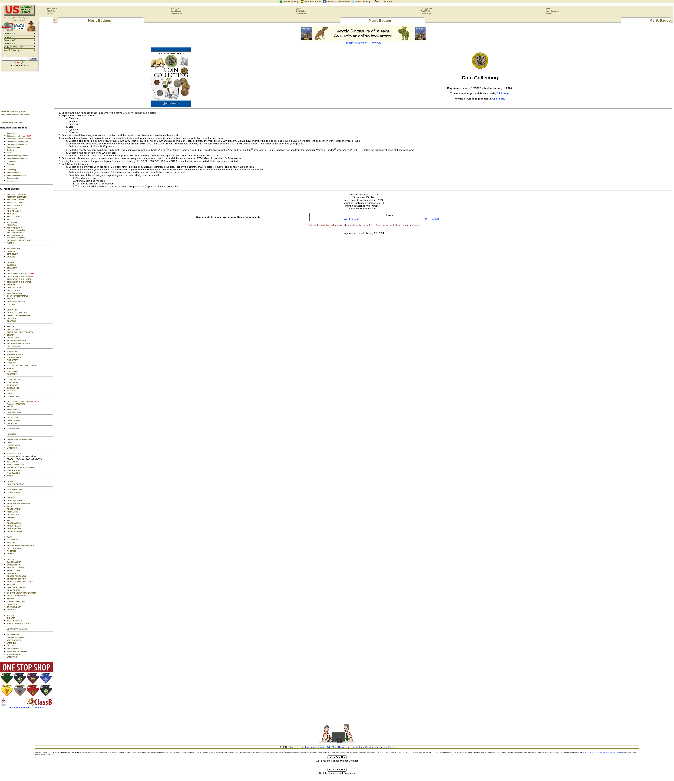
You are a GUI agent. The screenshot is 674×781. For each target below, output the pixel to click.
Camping (11, 133)
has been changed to (16, 637)
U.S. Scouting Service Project (310, 747)
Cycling (10, 153)
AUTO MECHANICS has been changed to (16, 236)
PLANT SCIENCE (14, 515)
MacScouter (300, 12)
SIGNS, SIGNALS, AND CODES (20, 582)
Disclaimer (343, 747)
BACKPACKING (13, 248)
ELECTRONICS (13, 329)
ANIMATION (12, 208)
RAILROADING (13, 540)
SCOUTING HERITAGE (16, 568)
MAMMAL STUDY (14, 453)
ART (9, 219)
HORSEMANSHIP (14, 412)
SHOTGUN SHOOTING (16, 579)
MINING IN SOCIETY (15, 465)
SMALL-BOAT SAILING (16, 587)
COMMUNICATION (14, 293)
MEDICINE (11, 456)
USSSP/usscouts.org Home (14, 112)
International (176, 12)
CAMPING (11, 262)
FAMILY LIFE (12, 352)
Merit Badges (426, 12)
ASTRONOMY (12, 222)
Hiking (9, 167)
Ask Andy (175, 8)
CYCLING (11, 304)
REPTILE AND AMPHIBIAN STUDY (21, 545)
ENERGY (11, 335)
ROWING (10, 554)
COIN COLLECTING (15, 288)
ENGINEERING (13, 338)
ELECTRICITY (13, 326)
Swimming (11, 181)
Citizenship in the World (17, 144)
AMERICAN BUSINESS (16, 194)
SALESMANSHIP (14, 562)
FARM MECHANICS (15, 354)
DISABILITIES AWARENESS (18, 315)
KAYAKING (11, 434)
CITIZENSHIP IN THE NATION (19, 279)
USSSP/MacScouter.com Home (15, 114)
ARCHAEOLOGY (14, 211)
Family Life (11, 161)
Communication (13, 147)
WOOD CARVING (14, 654)
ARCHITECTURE (14, 217)
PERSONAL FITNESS (16, 501)
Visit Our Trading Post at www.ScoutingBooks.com (601, 752)
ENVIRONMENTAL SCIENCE (19, 343)
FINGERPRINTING (14, 357)
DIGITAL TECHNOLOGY (17, 313)
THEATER (11, 618)
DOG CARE (11, 318)
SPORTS (10, 599)
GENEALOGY (12, 385)
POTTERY (11, 520)
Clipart (174, 10)
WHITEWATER (13, 649)
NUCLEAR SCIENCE (15, 233)
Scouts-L (50, 13)
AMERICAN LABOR (15, 203)
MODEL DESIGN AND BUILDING (20, 467)
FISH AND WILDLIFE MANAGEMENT (22, 366)
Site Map (331, 747)
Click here (503, 93)
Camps (548, 8)
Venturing (550, 13)
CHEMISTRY (12, 268)
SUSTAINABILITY (14, 607)
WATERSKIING (13, 635)
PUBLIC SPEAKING (15, 529)
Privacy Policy (387, 747)
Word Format (351, 218)
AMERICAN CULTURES (16, 197)
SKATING (11, 584)
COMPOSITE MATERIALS (17, 296)
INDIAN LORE (12, 418)
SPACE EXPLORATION (16, 596)
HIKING (10, 407)
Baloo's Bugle (426, 8)
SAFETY (10, 559)
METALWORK (12, 462)
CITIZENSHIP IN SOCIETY (20, 273)
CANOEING (11, 265)
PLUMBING (11, 517)
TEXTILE (10, 615)
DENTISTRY (12, 310)
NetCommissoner (552, 12)
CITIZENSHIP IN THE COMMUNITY (21, 276)
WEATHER (11, 643)
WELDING (11, 646)
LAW (9, 442)
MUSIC (10, 476)
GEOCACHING (13, 388)
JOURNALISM (13, 429)
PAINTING (11, 498)
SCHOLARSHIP (13, 565)
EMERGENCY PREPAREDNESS (20, 332)
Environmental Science (17, 158)
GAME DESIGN (13, 379)
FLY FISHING (12, 371)
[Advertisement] (26, 89)
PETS (9, 506)
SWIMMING (11, 610)
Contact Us (372, 747)
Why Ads (39, 707)
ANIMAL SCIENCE (14, 205)
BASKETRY (12, 251)
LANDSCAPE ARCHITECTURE (19, 440)
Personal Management (16, 175)
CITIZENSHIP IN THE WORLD (19, 282)
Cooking (10, 150)
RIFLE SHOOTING (14, 548)
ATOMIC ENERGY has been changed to (16, 229)
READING (11, 543)
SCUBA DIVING (13, 570)
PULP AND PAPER (14, 531)
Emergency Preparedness (18, 156)
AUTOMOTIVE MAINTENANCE (19, 240)
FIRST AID (11, 363)
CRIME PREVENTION (16, 302)
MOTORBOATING (14, 470)
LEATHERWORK (14, 445)
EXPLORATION (13, 346)
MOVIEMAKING (13, 473)
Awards (299, 8)
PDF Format (432, 218)
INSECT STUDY (13, 420)
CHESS (10, 271)
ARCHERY (11, 214)
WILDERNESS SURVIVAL (17, 651)
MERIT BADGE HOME (12, 122)
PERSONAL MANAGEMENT (18, 503)
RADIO (10, 537)
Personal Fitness (14, 172)
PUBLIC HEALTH (14, 526)
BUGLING (11, 257)
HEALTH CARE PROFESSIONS (22, 403)
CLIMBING (11, 285)
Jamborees (51, 12)
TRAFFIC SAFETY (14, 621)
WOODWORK (12, 657)
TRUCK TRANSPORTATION (18, 624)
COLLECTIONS (13, 290)
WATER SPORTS (14, 640)
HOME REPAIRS (14, 409)
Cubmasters (301, 10)
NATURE (10, 481)
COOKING (11, 299)
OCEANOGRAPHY (14, 490)
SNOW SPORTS (13, 590)
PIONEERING (12, 512)
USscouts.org (301, 13)
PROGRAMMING (14, 523)
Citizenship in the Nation (17, 142)
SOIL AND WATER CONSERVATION (21, 593)
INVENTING (12, 423)
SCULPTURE (12, 573)
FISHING (10, 368)
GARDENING (12, 382)
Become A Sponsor (19, 707)
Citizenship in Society (19, 136)
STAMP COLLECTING (16, 601)
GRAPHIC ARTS (13, 396)
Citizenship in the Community (19, 139)
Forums (549, 10)
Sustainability (13, 178)
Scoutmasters (176, 13)
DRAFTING (11, 321)
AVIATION (11, 243)
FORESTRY (12, 374)
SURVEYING (12, 604)
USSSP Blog (426, 13)
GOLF (9, 394)
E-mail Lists (425, 10)
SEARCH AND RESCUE (17, 576)
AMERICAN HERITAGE (16, 200)
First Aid (10, 164)
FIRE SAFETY (13, 360)
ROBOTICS (11, 551)
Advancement (52, 8)
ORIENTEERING (14, 492)
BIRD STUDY (12, 254)
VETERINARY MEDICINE (17, 629)
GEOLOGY (11, 391)
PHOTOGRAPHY (14, 509)
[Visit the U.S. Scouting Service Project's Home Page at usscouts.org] (19, 15)
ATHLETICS (12, 225)
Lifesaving (11, 170)
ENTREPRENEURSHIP (16, 341)
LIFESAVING (12, 448)
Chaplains (51, 10)
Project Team (357, 747)
